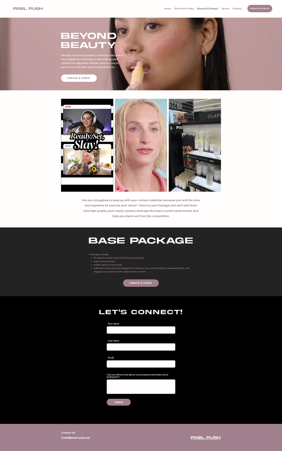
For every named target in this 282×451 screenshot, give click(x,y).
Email (111, 357)
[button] (109, 188)
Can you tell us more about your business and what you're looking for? (137, 375)
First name (113, 323)
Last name (113, 340)
